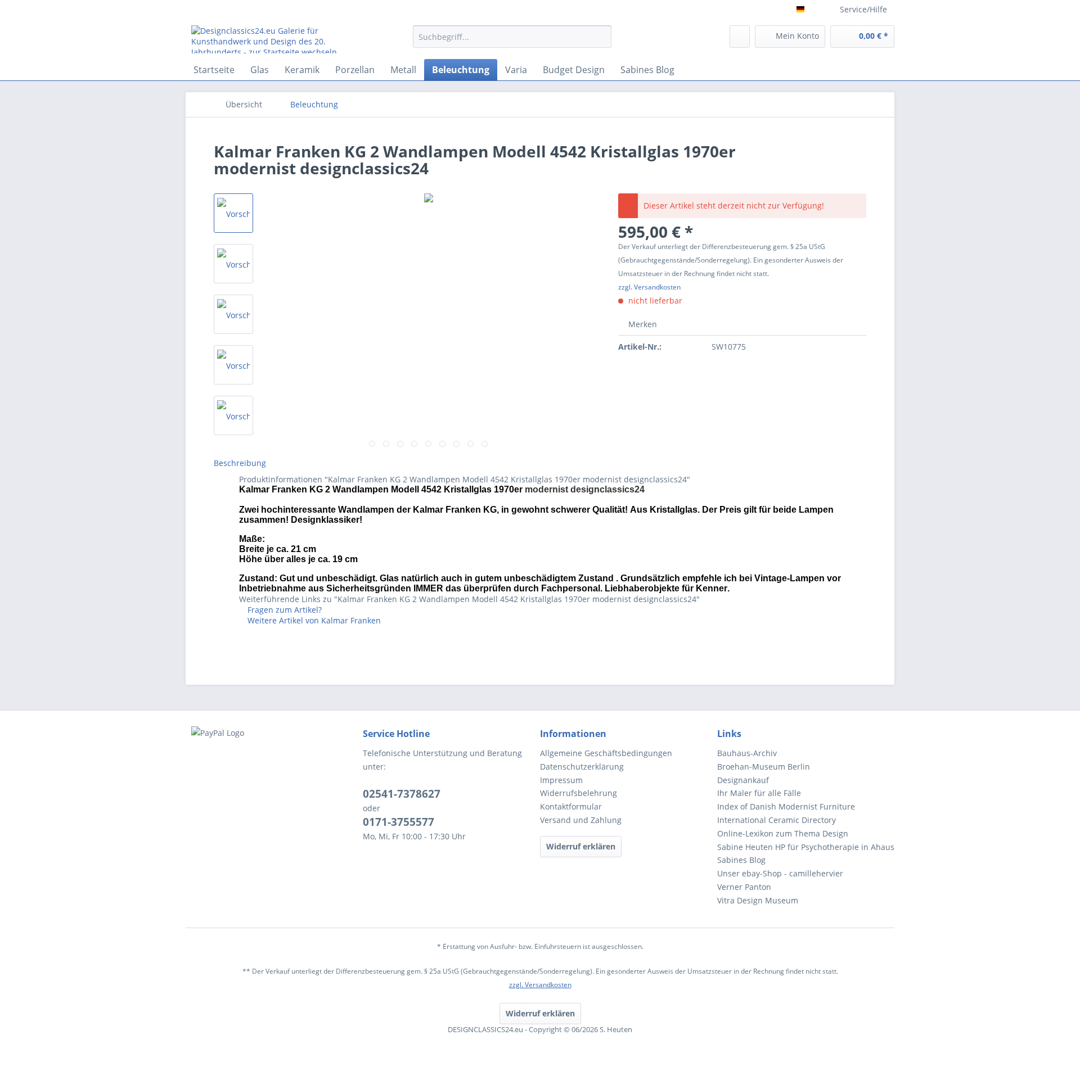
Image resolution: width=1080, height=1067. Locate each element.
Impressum (561, 780)
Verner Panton (744, 886)
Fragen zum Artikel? (283, 609)
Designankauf (743, 780)
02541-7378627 (401, 793)
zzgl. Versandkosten (649, 287)
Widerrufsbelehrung (578, 793)
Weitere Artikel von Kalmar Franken (313, 620)
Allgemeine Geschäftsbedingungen (606, 753)
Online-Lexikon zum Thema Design (782, 833)
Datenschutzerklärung (582, 766)
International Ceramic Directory (776, 820)
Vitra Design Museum (757, 900)
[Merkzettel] (740, 36)
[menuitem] (512, 41)
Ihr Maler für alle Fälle (759, 793)
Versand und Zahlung (581, 820)
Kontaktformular (571, 806)
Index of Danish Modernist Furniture (786, 806)
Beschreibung (240, 463)
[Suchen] (601, 36)
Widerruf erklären (580, 846)
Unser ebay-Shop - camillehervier (780, 873)
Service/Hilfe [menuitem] (863, 9)
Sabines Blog (741, 859)
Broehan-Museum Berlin (763, 766)
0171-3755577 (398, 822)
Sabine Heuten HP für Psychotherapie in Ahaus (805, 847)
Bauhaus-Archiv (747, 753)
